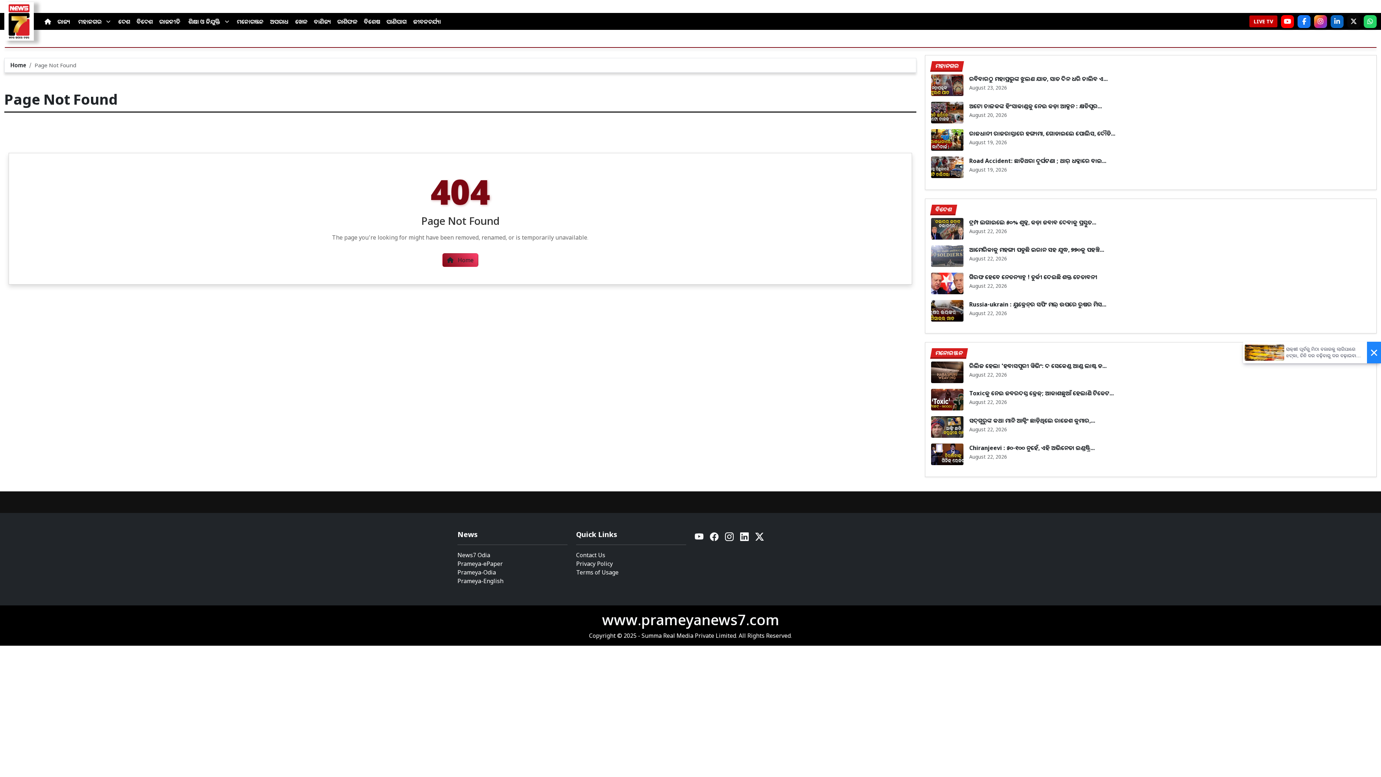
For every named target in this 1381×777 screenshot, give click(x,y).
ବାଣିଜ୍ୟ (322, 22)
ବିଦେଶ (145, 22)
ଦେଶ (124, 22)
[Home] (48, 21)
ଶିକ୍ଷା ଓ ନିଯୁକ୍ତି (204, 22)
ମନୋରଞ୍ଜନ (250, 22)
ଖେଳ (301, 22)
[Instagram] (1320, 21)
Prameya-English (480, 581)
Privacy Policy (594, 564)
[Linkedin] (744, 539)
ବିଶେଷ (372, 22)
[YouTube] (699, 539)
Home (18, 65)
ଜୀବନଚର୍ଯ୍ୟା (427, 22)
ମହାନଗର (89, 22)
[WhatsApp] (1370, 21)
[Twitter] (759, 539)
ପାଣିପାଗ (397, 22)
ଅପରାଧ (279, 22)
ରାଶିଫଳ (347, 22)
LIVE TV (1263, 21)
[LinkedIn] (1337, 21)
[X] (1353, 21)
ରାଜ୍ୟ (64, 22)
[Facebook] (1304, 21)
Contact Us (590, 555)
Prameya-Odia (476, 572)
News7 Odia (473, 555)
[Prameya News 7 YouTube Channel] (1287, 21)
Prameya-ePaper (480, 564)
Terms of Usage (597, 572)
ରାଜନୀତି (169, 22)
